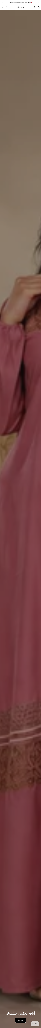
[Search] (6, 7)
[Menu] (2, 7)
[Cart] (38, 7)
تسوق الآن (20, 1020)
